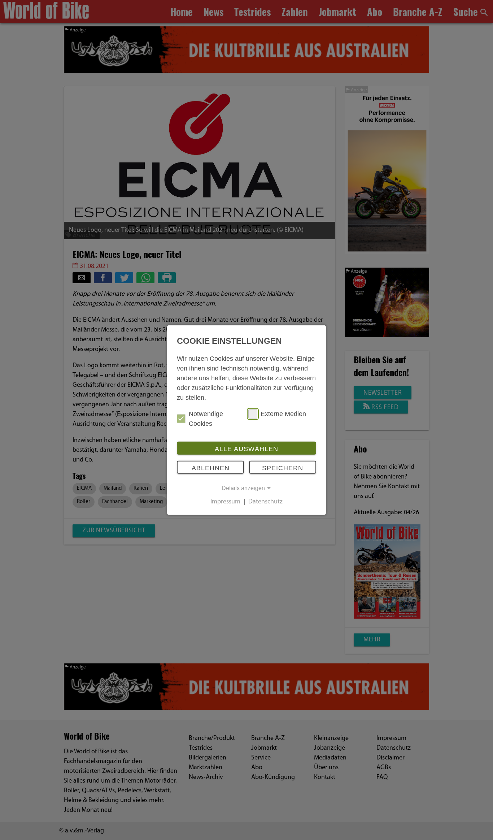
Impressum (225, 502)
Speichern (282, 468)
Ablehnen (211, 468)
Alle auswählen (246, 448)
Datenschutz (265, 502)
